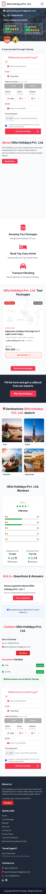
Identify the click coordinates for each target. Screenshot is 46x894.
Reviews (5, 823)
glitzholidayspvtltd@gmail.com (21, 11)
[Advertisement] (23, 189)
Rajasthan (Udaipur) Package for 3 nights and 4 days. (22, 332)
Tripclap (23, 891)
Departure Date (16, 81)
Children (32, 92)
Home (4, 816)
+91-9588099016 (14, 15)
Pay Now (23, 653)
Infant (20, 92)
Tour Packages (8, 819)
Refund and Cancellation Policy (14, 841)
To (6, 62)
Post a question (23, 598)
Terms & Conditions (10, 837)
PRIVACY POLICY (29, 125)
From (7, 72)
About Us (5, 826)
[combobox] (23, 66)
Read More (10, 161)
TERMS (18, 125)
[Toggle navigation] (42, 4)
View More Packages (23, 368)
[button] (12, 433)
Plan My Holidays (23, 131)
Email (7, 104)
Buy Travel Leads (8, 853)
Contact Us (6, 830)
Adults (8, 92)
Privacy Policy (7, 834)
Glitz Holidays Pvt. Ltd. (19, 3)
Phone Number (11, 114)
